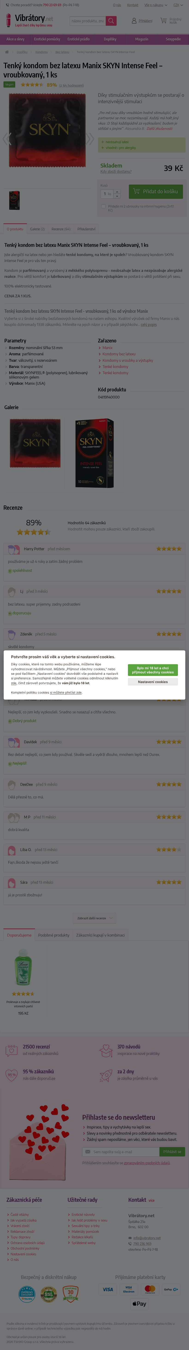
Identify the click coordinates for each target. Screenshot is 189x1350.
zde (13, 683)
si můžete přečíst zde (66, 692)
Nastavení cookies (153, 682)
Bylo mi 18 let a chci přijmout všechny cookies (153, 670)
